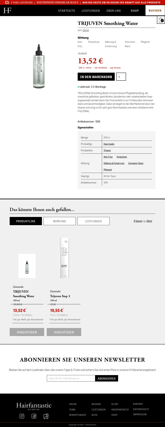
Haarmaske (109, 143)
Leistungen (91, 10)
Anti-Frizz (108, 156)
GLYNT (115, 404)
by (144, 221)
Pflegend (108, 169)
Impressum (140, 414)
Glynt (149, 221)
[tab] (26, 221)
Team (72, 409)
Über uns (114, 10)
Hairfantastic (120, 409)
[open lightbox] (39, 62)
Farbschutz (122, 156)
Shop (115, 414)
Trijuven (107, 150)
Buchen (96, 404)
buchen (155, 10)
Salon (73, 404)
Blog (94, 414)
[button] (161, 19)
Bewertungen (77, 414)
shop (135, 10)
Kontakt (138, 403)
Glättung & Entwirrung (114, 163)
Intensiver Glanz (135, 163)
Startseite (66, 10)
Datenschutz (141, 409)
